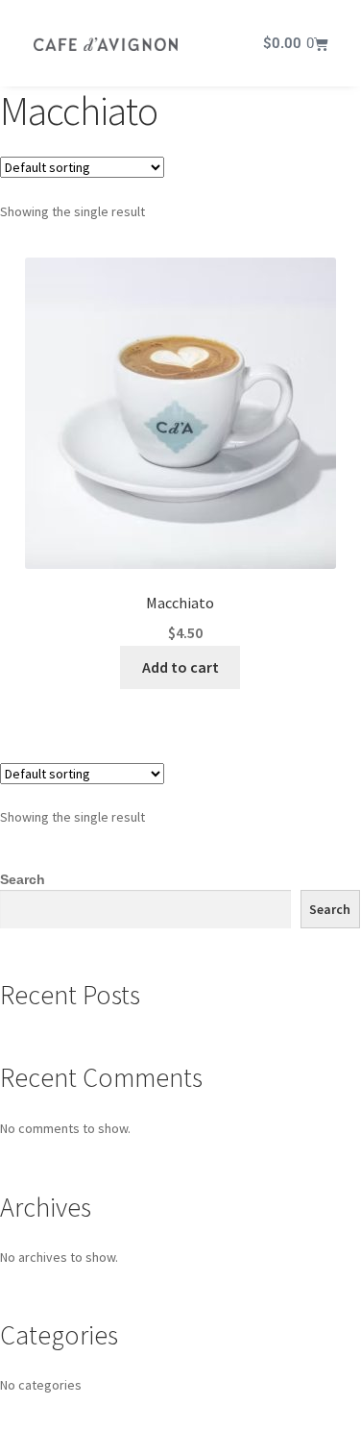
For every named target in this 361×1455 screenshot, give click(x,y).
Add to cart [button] (180, 667)
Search (22, 879)
